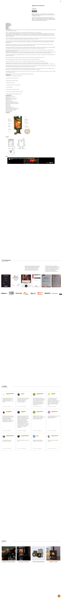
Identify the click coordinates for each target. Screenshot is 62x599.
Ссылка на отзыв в (5, 406)
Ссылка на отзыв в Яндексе (52, 448)
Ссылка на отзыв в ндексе (6, 430)
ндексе (10, 406)
